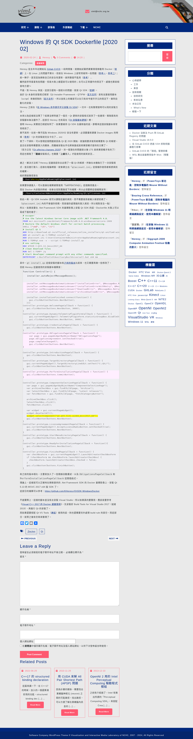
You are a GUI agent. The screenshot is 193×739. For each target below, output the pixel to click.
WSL (147, 322)
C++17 (132, 286)
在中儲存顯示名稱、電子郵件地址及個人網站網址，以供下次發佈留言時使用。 (65, 646)
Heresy (46, 57)
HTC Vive (144, 272)
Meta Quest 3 (147, 299)
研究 (23, 27)
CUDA (131, 290)
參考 (85, 77)
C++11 (152, 281)
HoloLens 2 (160, 290)
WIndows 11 (135, 321)
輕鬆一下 (136, 111)
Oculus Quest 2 (164, 272)
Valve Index (133, 276)
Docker (31, 531)
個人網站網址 (26, 641)
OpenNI (145, 308)
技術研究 (41, 63)
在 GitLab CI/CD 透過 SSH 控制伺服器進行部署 (149, 145)
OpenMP (132, 308)
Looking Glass (134, 299)
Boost (132, 280)
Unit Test (146, 313)
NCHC (97, 27)
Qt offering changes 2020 (46, 149)
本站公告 (136, 104)
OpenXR (132, 313)
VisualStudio (138, 317)
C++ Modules (161, 286)
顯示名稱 (25, 609)
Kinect (154, 295)
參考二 (111, 73)
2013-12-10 (99, 671)
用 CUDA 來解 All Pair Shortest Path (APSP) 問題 (69, 680)
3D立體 (160, 275)
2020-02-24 (30, 57)
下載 (82, 27)
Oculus (131, 304)
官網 (92, 90)
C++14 (162, 281)
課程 (36, 27)
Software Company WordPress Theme (48, 735)
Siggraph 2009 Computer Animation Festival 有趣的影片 (149, 243)
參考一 (102, 73)
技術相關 (136, 92)
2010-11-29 (65, 671)
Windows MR (147, 276)
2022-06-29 (31, 671)
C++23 (151, 286)
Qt (42, 531)
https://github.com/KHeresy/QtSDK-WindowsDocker (72, 491)
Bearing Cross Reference (147, 195)
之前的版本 (69, 263)
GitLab (149, 290)
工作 (136, 84)
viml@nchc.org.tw (97, 11)
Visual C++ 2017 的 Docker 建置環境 (41, 504)
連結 (53, 513)
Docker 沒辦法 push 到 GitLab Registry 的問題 (146, 134)
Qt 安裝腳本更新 (78, 120)
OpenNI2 (159, 308)
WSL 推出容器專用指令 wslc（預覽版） (149, 156)
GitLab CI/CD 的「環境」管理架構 (149, 151)
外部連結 (67, 27)
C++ (142, 280)
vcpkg (154, 313)
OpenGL (160, 303)
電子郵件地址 (27, 625)
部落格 (51, 27)
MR (153, 272)
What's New (140, 107)
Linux (163, 295)
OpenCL (139, 304)
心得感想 (136, 80)
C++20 (142, 285)
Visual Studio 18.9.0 (142, 140)
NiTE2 (162, 299)
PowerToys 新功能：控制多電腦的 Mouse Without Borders (148, 185)
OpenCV (149, 303)
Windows (159, 318)
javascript (143, 295)
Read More (33, 704)
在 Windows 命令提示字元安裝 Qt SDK (57, 107)
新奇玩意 (138, 100)
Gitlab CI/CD (53, 69)
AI (167, 276)
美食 (136, 88)
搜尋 (150, 45)
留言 (23, 556)
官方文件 (91, 94)
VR (152, 317)
